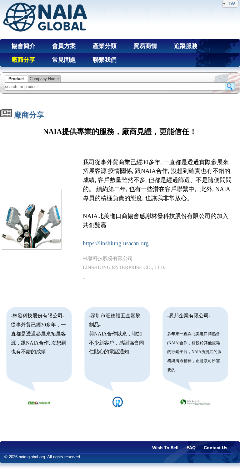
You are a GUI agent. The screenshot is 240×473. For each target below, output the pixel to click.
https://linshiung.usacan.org (116, 243)
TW (231, 3)
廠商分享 (28, 115)
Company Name (44, 79)
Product (16, 79)
